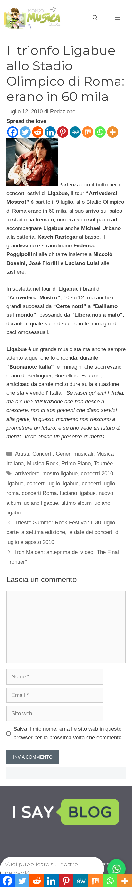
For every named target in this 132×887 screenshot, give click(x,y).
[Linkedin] (50, 132)
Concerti (42, 454)
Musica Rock (42, 464)
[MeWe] (75, 132)
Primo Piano (76, 464)
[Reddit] (37, 132)
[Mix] (87, 132)
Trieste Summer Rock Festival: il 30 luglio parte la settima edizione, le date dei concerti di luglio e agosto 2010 (63, 532)
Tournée (103, 464)
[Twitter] (25, 132)
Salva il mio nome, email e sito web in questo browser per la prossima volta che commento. (68, 733)
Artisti (22, 454)
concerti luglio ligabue (52, 483)
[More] (112, 132)
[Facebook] (12, 132)
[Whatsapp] (100, 132)
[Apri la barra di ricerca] (95, 18)
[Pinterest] (62, 132)
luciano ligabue (77, 493)
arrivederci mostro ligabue (46, 473)
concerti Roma (39, 493)
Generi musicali (74, 454)
